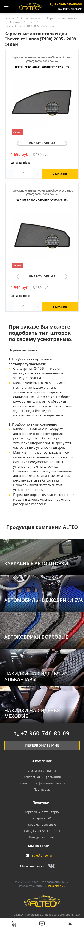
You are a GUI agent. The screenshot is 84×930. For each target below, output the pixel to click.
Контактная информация (42, 777)
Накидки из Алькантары (42, 831)
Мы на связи (39, 845)
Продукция (42, 802)
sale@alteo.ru (42, 855)
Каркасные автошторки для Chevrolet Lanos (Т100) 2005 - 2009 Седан (42, 62)
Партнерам (42, 789)
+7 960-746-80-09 (68, 4)
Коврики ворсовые (42, 824)
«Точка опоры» (55, 886)
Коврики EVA (42, 818)
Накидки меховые (42, 837)
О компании (42, 761)
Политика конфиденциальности (42, 783)
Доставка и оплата (42, 771)
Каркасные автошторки (42, 812)
